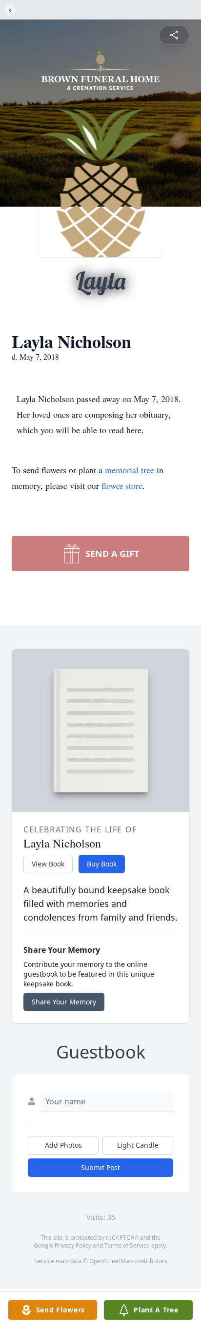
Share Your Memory (64, 1001)
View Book (48, 863)
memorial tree (129, 470)
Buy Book (102, 863)
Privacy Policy (73, 1245)
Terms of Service (127, 1245)
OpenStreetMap (111, 1261)
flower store (121, 485)
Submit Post (100, 1167)
